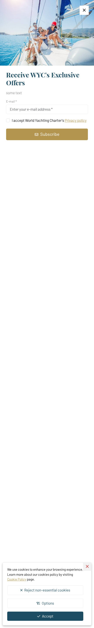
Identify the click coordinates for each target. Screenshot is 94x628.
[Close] (84, 10)
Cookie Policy (16, 579)
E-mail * (11, 101)
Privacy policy (76, 120)
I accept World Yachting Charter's (49, 120)
